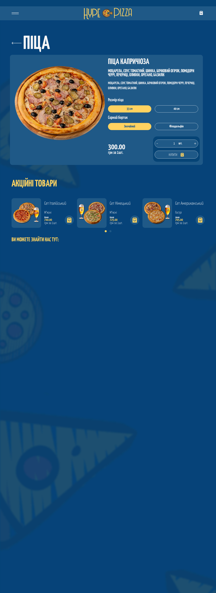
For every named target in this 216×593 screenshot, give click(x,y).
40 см (176, 108)
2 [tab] (110, 231)
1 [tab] (105, 231)
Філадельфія (176, 126)
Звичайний (129, 126)
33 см (130, 108)
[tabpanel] (42, 213)
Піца (36, 43)
